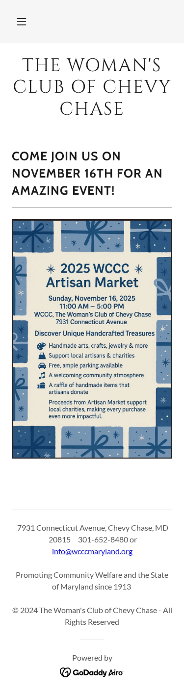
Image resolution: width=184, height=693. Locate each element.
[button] (21, 21)
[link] (92, 87)
